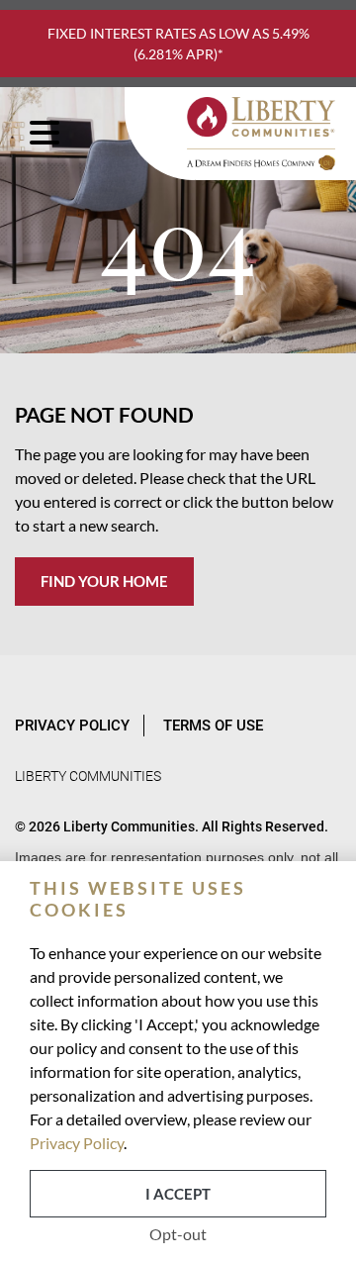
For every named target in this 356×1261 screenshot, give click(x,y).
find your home (104, 581)
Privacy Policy (77, 1142)
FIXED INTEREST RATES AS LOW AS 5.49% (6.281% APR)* (178, 43)
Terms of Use (213, 725)
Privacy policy (72, 725)
